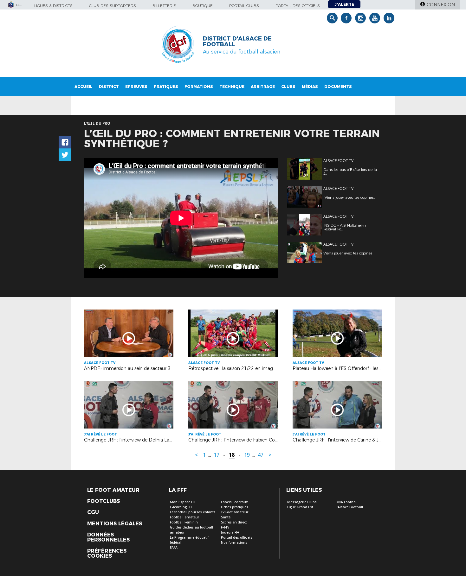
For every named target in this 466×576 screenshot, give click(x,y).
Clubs (288, 86)
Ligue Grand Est (300, 507)
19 (247, 455)
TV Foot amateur (234, 512)
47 (260, 455)
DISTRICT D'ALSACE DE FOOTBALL (237, 41)
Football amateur (184, 517)
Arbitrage (263, 86)
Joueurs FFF (230, 532)
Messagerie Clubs (302, 502)
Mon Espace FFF (183, 502)
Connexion (441, 5)
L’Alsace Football (349, 507)
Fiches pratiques (234, 507)
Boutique (202, 5)
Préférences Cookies (106, 553)
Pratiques (166, 86)
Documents (338, 86)
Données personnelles (108, 537)
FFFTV (225, 527)
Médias (310, 86)
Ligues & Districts (53, 5)
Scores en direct (234, 522)
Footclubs (103, 501)
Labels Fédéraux (234, 502)
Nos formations (234, 543)
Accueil (83, 86)
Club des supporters (112, 5)
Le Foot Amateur (113, 490)
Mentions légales (114, 523)
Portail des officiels (297, 5)
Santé (225, 517)
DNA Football (347, 502)
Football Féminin (184, 522)
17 (216, 455)
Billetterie (164, 5)
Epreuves (136, 86)
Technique (231, 86)
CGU (93, 512)
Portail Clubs (244, 5)
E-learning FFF (181, 507)
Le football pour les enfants (193, 512)
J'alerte (344, 4)
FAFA (174, 548)
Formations (198, 86)
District (109, 86)
